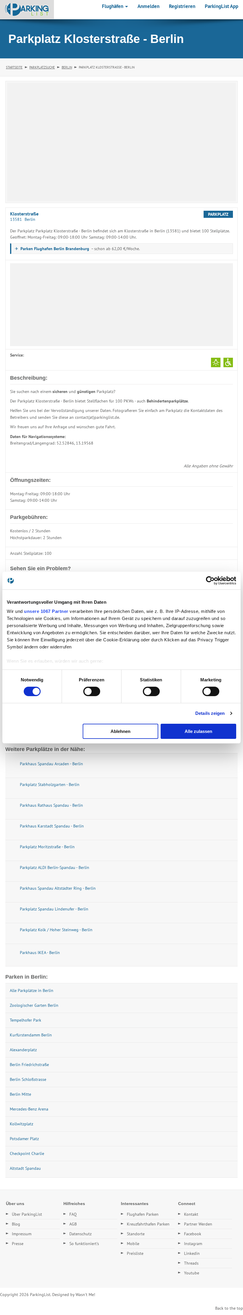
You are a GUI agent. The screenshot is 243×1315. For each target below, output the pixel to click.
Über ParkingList (27, 1214)
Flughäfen (113, 6)
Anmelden (148, 6)
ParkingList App (221, 6)
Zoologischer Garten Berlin (34, 1005)
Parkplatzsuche (42, 67)
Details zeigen (210, 713)
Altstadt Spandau (25, 1168)
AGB (73, 1224)
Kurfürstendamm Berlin (31, 1035)
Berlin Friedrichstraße (29, 1064)
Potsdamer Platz (24, 1138)
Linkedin (192, 1253)
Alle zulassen (198, 731)
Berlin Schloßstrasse (28, 1079)
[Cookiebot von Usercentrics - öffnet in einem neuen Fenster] (210, 580)
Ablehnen (120, 731)
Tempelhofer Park (25, 1020)
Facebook (192, 1233)
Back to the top (229, 1308)
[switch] (91, 691)
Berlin (67, 67)
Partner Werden (198, 1224)
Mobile (133, 1243)
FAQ (73, 1214)
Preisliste (135, 1253)
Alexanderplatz (23, 1049)
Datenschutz (80, 1233)
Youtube (191, 1273)
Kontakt (191, 1214)
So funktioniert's (84, 1243)
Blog (16, 1224)
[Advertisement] (121, 304)
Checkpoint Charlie (27, 1153)
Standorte (136, 1233)
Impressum (21, 1233)
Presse (17, 1243)
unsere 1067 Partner (46, 611)
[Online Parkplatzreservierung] (27, 9)
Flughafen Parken (143, 1214)
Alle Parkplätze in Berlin (31, 990)
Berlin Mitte (20, 1094)
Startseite (14, 67)
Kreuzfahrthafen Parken (148, 1224)
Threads (191, 1263)
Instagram (193, 1243)
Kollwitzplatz (21, 1124)
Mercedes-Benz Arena (29, 1109)
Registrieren (182, 6)
